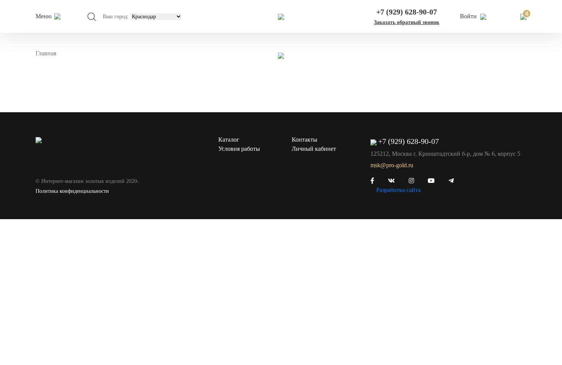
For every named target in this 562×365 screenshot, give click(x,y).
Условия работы (239, 148)
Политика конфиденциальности (72, 191)
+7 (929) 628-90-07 (406, 12)
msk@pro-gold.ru (391, 165)
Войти (469, 16)
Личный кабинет (314, 148)
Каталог (228, 139)
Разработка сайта (398, 190)
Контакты (304, 139)
